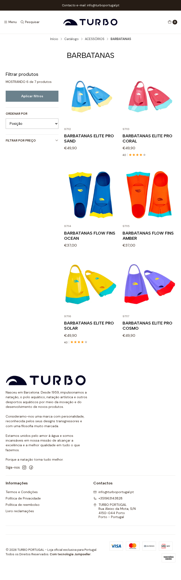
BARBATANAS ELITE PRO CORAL (147, 138)
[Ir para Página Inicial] (90, 22)
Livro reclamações (20, 511)
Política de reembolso (23, 505)
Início (54, 39)
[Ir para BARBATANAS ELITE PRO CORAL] (149, 97)
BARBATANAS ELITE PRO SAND (89, 138)
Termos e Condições (22, 492)
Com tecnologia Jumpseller (70, 554)
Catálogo (71, 39)
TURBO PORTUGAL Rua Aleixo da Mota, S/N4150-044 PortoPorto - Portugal (117, 511)
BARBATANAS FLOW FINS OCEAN (89, 236)
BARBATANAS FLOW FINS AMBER (148, 236)
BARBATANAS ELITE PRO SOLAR (89, 325)
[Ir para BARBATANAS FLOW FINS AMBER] (149, 194)
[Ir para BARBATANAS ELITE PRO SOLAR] (90, 285)
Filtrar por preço (21, 140)
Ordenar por (16, 114)
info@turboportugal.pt (116, 492)
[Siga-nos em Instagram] (24, 467)
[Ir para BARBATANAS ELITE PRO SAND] (90, 97)
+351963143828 (111, 498)
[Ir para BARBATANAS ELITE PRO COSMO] (149, 285)
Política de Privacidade (23, 498)
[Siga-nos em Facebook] (31, 467)
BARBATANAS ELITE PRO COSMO (147, 325)
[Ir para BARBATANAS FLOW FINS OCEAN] (90, 194)
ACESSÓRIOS (94, 39)
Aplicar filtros (32, 96)
